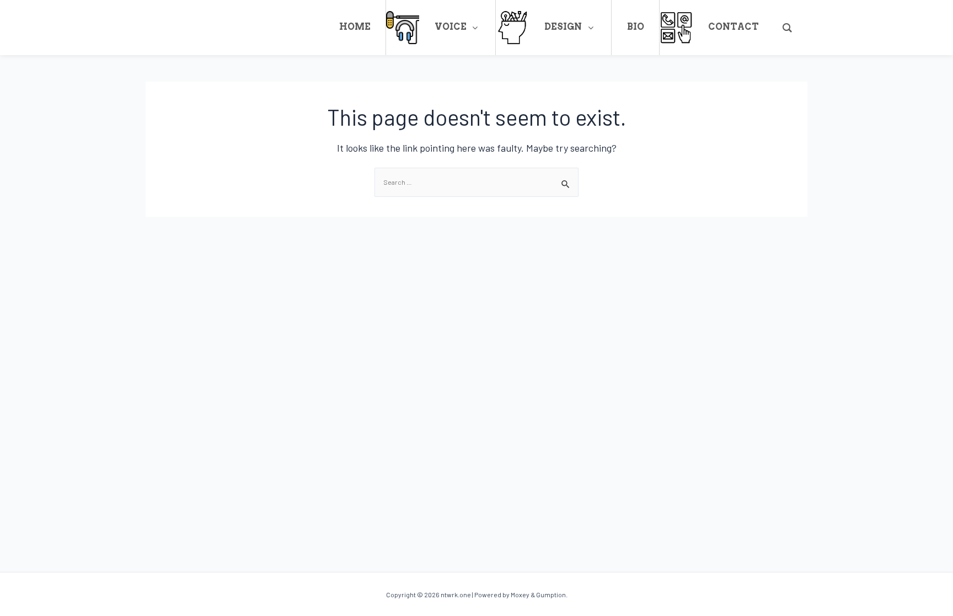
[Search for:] (476, 182)
